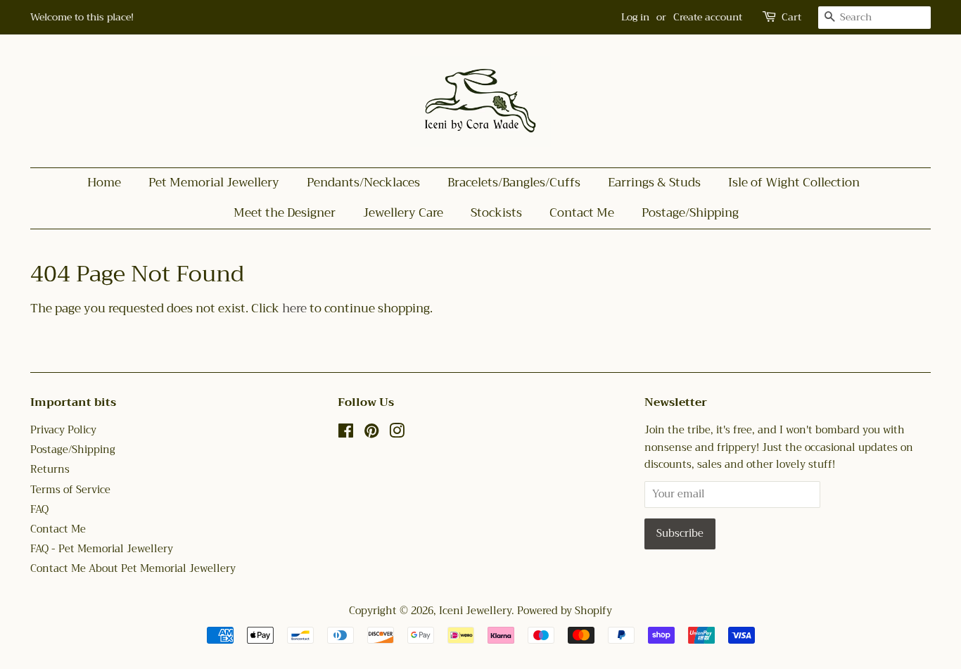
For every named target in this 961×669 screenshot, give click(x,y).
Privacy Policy (63, 430)
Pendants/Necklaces (363, 182)
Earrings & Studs (654, 182)
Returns (50, 469)
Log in (635, 16)
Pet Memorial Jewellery (213, 182)
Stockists (496, 213)
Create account (707, 16)
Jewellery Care (403, 213)
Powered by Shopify (564, 611)
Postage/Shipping (690, 213)
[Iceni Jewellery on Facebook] (346, 433)
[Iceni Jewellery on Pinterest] (371, 433)
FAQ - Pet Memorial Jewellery (101, 549)
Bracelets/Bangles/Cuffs (513, 182)
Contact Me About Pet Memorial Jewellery (133, 569)
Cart (791, 17)
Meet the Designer (285, 213)
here (294, 308)
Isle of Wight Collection (794, 182)
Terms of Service (70, 490)
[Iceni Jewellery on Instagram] (397, 433)
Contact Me (581, 213)
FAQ (39, 509)
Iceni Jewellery (475, 611)
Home (104, 182)
